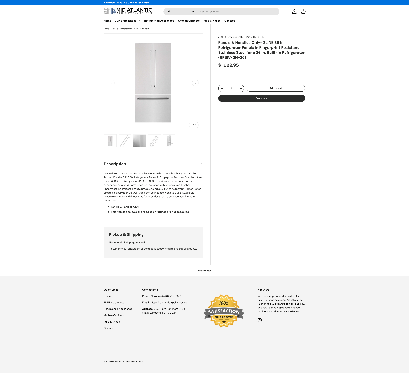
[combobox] (221, 11)
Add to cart (276, 88)
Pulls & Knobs (212, 20)
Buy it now (261, 98)
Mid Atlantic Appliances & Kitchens (127, 361)
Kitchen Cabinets (189, 20)
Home (107, 20)
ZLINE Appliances (125, 20)
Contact (229, 20)
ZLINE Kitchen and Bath (230, 37)
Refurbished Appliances (159, 20)
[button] (303, 11)
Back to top (204, 270)
